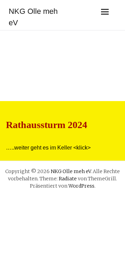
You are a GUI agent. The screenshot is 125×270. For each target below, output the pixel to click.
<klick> (82, 148)
